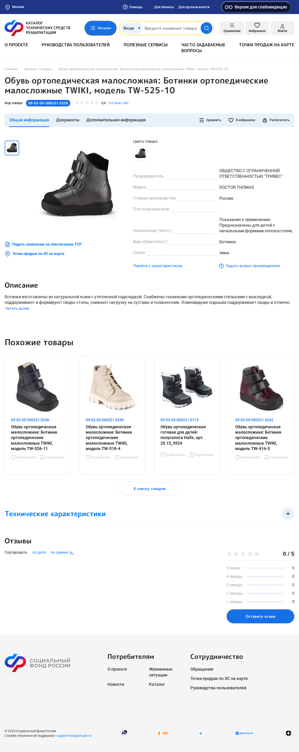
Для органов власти (194, 7)
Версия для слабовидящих (261, 6)
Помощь (135, 7)
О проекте (16, 45)
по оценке (60, 552)
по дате (39, 552)
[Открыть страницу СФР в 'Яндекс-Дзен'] (288, 733)
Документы (67, 119)
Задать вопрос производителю (253, 266)
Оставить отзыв (260, 616)
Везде (129, 28)
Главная (11, 69)
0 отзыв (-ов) (118, 103)
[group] (77, 185)
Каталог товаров (38, 69)
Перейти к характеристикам (157, 266)
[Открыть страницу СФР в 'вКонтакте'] (244, 733)
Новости (115, 684)
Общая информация (29, 119)
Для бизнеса (164, 7)
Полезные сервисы (146, 45)
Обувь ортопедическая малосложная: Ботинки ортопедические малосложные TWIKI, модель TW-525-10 (136, 85)
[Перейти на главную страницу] (37, 28)
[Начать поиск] (206, 28)
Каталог (157, 684)
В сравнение (54, 457)
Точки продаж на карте (266, 45)
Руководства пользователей (76, 45)
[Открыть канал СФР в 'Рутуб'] (124, 733)
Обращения (201, 669)
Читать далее (17, 308)
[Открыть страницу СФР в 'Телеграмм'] (200, 733)
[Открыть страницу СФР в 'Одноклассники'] (162, 733)
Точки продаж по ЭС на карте (38, 253)
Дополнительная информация (116, 119)
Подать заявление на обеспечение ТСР (47, 244)
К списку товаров (150, 488)
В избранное (245, 120)
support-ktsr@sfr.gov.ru (74, 735)
